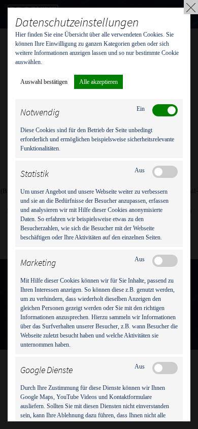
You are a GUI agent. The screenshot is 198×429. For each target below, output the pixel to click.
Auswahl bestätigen (44, 81)
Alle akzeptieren (98, 81)
